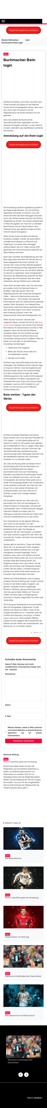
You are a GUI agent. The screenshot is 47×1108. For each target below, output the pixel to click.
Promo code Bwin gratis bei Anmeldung (20, 762)
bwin (6, 54)
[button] (44, 21)
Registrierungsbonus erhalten (23, 30)
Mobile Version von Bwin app (17, 937)
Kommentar (10, 674)
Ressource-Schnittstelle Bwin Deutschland (23, 976)
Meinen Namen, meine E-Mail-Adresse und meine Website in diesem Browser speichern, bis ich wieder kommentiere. (25, 731)
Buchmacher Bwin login (19, 62)
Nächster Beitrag (11, 755)
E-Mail (8, 716)
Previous (20, 1074)
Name (8, 705)
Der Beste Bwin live (13, 858)
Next (26, 1074)
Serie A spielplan (34, 1098)
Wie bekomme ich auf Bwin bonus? (20, 1015)
